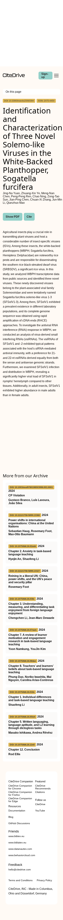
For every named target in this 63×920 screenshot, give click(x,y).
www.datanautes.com (20, 848)
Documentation (16, 810)
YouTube (40, 810)
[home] (14, 76)
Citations (40, 792)
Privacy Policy (44, 880)
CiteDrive (40, 804)
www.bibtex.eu (16, 836)
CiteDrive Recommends (43, 787)
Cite (29, 216)
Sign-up (44, 75)
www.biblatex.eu (17, 842)
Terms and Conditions (20, 880)
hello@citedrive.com (19, 869)
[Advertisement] (31, 33)
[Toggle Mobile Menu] (56, 75)
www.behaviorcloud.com (21, 855)
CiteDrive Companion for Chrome (20, 787)
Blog (10, 817)
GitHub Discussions (19, 823)
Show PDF (13, 216)
